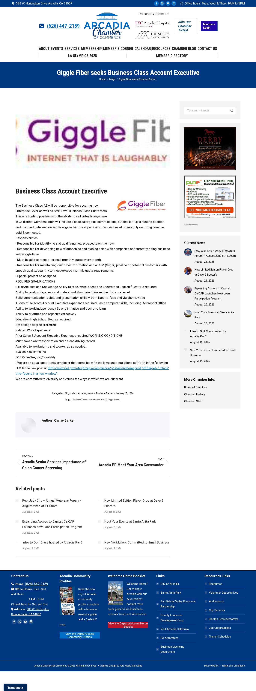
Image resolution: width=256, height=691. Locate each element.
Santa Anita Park (171, 592)
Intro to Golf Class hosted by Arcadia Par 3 (52, 542)
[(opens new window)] (210, 171)
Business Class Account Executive (88, 400)
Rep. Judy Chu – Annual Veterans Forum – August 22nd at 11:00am (52, 503)
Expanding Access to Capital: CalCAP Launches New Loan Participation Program (52, 524)
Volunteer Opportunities (223, 592)
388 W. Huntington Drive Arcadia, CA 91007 (44, 3)
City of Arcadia (170, 584)
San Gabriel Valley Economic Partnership (178, 604)
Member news (79, 393)
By (104, 393)
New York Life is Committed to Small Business (137, 542)
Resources (215, 584)
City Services (217, 610)
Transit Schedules (220, 636)
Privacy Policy (211, 665)
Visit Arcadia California (175, 629)
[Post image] (17, 500)
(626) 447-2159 (63, 26)
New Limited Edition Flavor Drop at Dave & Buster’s (133, 503)
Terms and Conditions (233, 665)
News (90, 393)
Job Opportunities (220, 627)
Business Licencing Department (172, 649)
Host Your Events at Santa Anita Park (130, 521)
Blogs (68, 393)
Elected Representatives (224, 619)
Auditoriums (216, 601)
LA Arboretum (169, 638)
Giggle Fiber (113, 400)
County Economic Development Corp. (172, 618)
